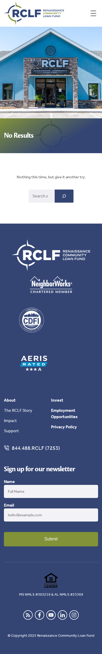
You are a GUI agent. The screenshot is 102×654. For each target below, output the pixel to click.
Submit (51, 539)
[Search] (64, 196)
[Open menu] (93, 13)
